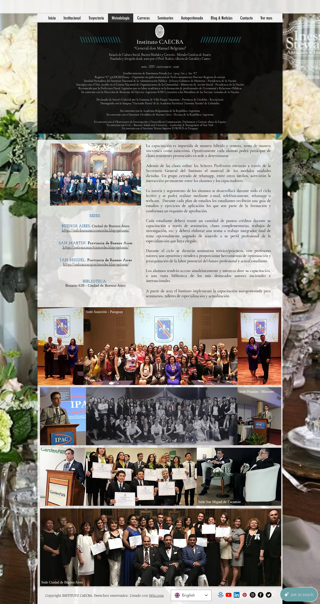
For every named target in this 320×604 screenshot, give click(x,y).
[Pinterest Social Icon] (245, 595)
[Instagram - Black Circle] (253, 595)
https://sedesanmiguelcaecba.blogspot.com (95, 264)
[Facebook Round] (261, 595)
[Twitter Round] (269, 595)
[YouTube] (229, 595)
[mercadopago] (221, 595)
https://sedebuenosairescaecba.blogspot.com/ (96, 230)
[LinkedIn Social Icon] (237, 595)
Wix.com (156, 595)
